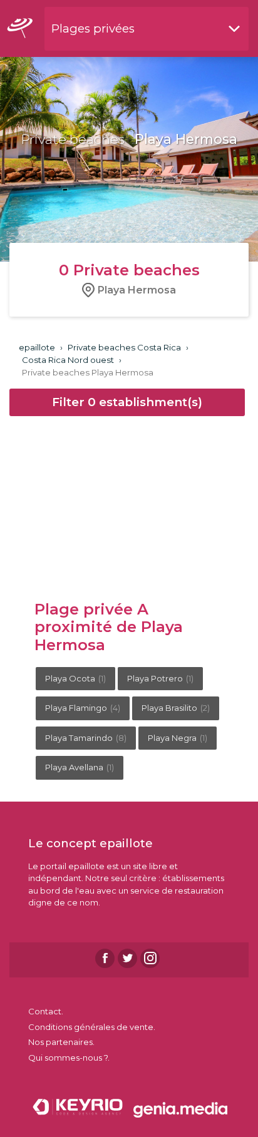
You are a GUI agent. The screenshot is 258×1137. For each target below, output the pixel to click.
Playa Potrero (160, 678)
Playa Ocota (75, 678)
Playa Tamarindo (85, 738)
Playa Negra (177, 738)
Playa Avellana (79, 767)
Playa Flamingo (82, 708)
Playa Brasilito (176, 708)
